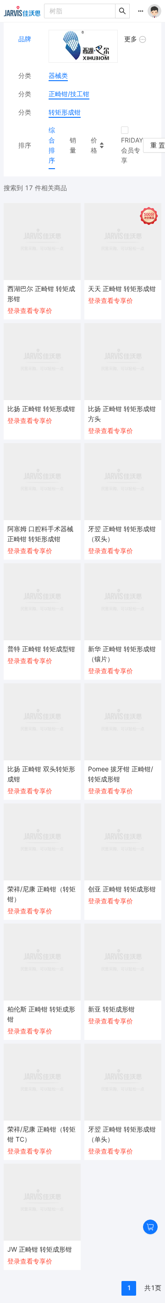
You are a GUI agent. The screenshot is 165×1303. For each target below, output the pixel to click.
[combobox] (80, 11)
